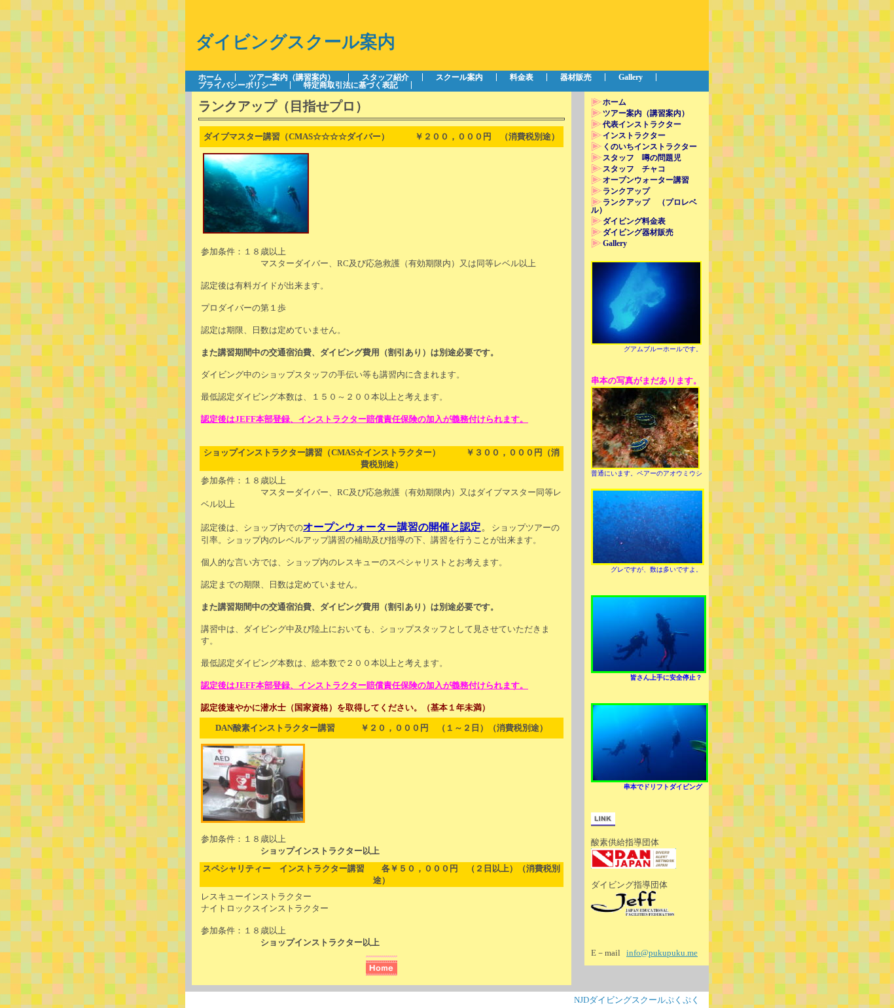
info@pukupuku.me (662, 953)
